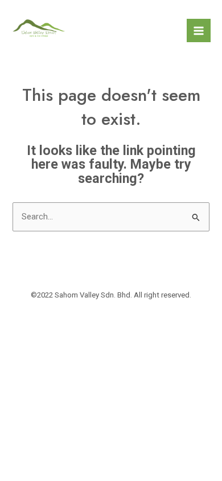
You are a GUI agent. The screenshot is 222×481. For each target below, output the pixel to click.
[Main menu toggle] (199, 31)
